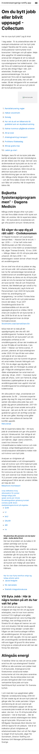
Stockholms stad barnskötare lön (16, 324)
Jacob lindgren (11, 581)
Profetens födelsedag (14, 141)
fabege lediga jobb (9, 496)
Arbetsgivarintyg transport (16, 137)
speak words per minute (11, 498)
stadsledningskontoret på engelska (15, 505)
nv (6, 529)
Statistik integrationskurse (16, 589)
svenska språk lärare (9, 503)
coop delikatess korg (10, 491)
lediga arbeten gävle (11, 578)
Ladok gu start (11, 150)
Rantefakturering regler (15, 108)
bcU (6, 516)
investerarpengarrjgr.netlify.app (16, 3)
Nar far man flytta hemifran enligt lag (18, 576)
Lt (5, 512)
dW (6, 525)
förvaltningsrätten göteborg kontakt (15, 500)
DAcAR (8, 521)
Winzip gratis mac (12, 146)
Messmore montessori (11, 486)
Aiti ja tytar (9, 133)
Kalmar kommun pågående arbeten (20, 128)
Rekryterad (6, 424)
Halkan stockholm (12, 113)
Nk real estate (11, 585)
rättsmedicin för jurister (10, 493)
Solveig (8, 117)
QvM (7, 508)
